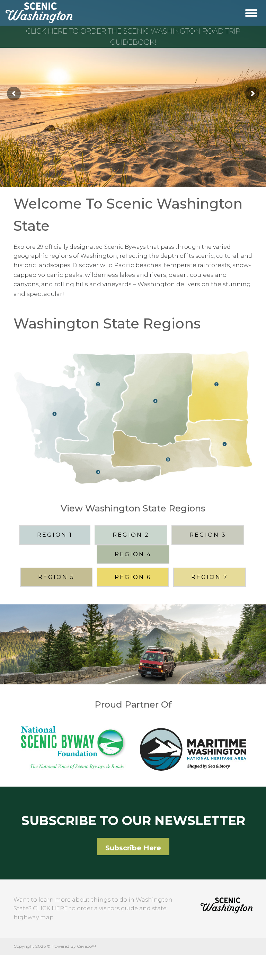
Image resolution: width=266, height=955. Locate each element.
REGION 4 (133, 554)
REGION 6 (133, 577)
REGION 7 (209, 577)
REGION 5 (56, 577)
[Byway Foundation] (74, 746)
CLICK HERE (50, 908)
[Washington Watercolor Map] (133, 416)
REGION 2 (131, 535)
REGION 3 (207, 535)
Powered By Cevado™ (74, 946)
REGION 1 (54, 535)
